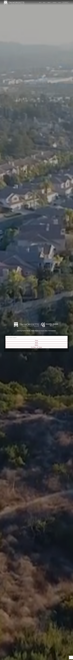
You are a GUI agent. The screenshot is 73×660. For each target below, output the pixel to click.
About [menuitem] (49, 2)
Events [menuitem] (54, 2)
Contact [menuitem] (66, 2)
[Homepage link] (14, 2)
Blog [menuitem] (59, 2)
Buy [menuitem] (40, 2)
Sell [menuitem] (44, 2)
